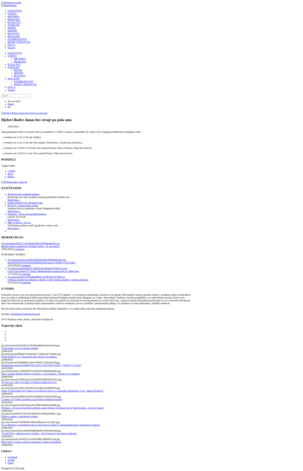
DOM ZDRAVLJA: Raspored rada (25, 202)
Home (11, 104)
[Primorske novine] (11, 2)
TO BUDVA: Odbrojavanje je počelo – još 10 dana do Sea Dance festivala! (39, 433)
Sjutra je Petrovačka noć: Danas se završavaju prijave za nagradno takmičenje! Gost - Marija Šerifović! (52, 391)
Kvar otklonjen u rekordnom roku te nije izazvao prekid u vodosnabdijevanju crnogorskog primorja (50, 425)
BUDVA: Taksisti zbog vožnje (23, 205)
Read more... (14, 200)
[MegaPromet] (9, 5)
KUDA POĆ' (14, 64)
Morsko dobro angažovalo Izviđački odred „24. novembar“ (30, 246)
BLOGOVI (20, 76)
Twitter (11, 460)
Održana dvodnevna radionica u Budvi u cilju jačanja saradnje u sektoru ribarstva (48, 279)
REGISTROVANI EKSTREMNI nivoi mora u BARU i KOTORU (42, 262)
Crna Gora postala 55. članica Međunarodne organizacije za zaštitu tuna (43, 271)
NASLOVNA (15, 53)
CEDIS (11, 171)
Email (10, 463)
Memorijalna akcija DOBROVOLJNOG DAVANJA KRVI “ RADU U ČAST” (41, 365)
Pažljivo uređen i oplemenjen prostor (19, 416)
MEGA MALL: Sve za (19, 222)
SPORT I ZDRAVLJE (25, 84)
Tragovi (11, 90)
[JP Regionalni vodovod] (14, 182)
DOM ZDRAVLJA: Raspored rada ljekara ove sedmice (29, 356)
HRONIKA (20, 58)
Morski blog (20, 61)
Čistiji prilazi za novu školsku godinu (19, 348)
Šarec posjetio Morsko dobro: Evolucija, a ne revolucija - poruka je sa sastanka (40, 374)
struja (10, 174)
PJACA (11, 87)
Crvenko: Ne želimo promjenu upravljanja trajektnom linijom (31, 399)
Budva (11, 176)
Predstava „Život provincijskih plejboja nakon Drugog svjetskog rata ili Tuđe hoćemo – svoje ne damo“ (52, 408)
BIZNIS (18, 70)
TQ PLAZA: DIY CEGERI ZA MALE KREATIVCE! (29, 382)
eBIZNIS (18, 73)
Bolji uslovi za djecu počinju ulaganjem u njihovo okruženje (31, 442)
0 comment (18, 249)
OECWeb (19, 468)
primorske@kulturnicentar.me (25, 314)
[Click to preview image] (24, 113)
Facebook (12, 457)
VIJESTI (12, 56)
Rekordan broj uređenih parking (23, 194)
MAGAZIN (14, 78)
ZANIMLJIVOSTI (23, 81)
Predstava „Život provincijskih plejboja (27, 214)
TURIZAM (13, 67)
